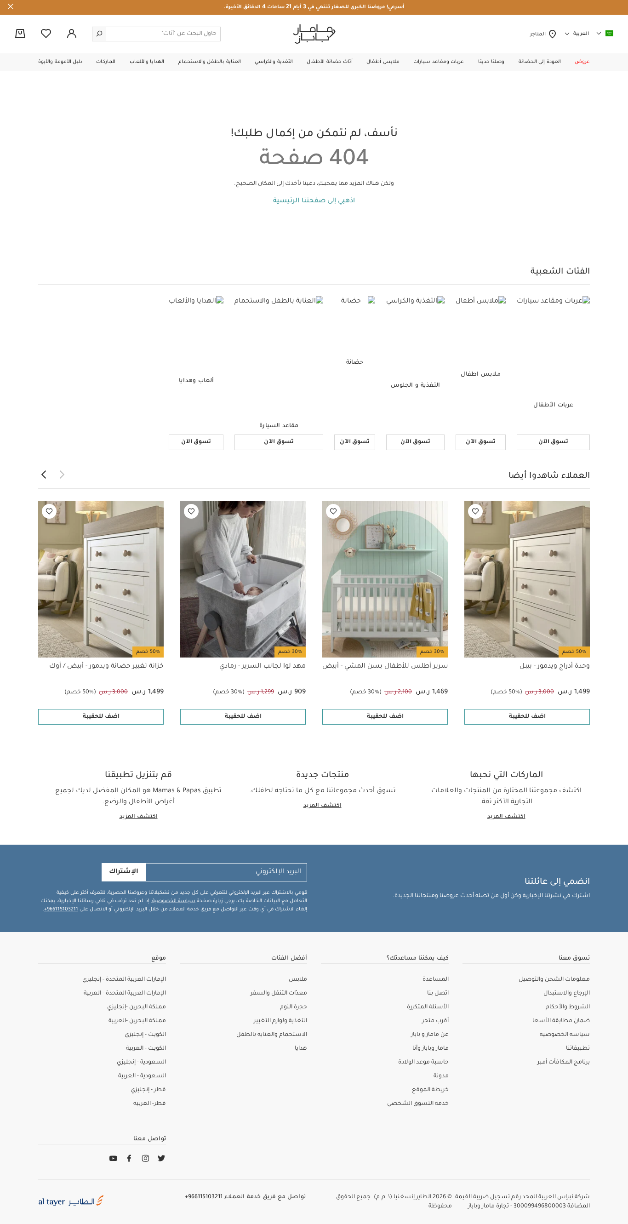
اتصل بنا (438, 993)
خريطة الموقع (430, 1090)
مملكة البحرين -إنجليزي (136, 1007)
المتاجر (539, 34)
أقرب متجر (435, 1021)
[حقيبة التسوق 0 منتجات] (20, 34)
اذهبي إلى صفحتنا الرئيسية (314, 201)
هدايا (301, 1049)
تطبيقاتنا (578, 1049)
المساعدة (435, 980)
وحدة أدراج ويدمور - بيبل (555, 666)
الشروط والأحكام (568, 1007)
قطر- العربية (149, 1104)
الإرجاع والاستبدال (566, 993)
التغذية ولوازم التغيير (280, 1021)
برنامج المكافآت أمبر (563, 1062)
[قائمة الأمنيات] (475, 511)
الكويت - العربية (146, 1049)
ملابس (298, 980)
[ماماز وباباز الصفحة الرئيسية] (314, 34)
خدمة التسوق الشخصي (418, 1104)
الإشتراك (123, 872)
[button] (582, 62)
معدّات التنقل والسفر (279, 993)
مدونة (441, 1076)
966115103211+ (61, 909)
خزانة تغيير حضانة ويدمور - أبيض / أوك (106, 666)
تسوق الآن (553, 442)
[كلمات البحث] (99, 34)
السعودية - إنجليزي (141, 1062)
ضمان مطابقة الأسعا (561, 1021)
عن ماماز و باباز (430, 1035)
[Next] (43, 475)
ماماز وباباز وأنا (430, 1049)
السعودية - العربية (142, 1076)
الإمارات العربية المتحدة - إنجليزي (124, 980)
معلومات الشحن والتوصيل (554, 980)
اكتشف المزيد (506, 817)
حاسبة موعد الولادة (423, 1062)
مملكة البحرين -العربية (137, 1021)
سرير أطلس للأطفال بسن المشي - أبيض (385, 666)
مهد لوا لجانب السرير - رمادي (262, 666)
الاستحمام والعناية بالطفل (271, 1035)
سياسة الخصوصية (173, 901)
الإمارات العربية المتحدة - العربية (125, 993)
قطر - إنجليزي (148, 1090)
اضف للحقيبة (527, 717)
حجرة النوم (293, 1007)
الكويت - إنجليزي (145, 1035)
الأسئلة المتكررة (428, 1007)
